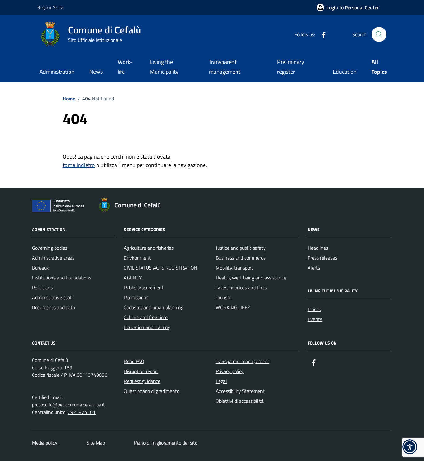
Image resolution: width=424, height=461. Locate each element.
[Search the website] (379, 34)
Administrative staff (52, 297)
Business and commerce (241, 257)
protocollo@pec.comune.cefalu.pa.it (68, 404)
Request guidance (142, 381)
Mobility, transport (234, 267)
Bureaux (40, 267)
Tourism (223, 297)
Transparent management (224, 67)
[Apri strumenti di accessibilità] (409, 446)
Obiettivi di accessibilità (240, 401)
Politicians (42, 287)
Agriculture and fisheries (149, 248)
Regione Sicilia (50, 7)
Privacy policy (230, 371)
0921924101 (82, 412)
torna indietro (79, 165)
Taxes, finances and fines (241, 287)
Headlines (318, 248)
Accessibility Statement (240, 391)
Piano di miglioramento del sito (165, 442)
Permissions (136, 297)
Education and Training (147, 327)
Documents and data (53, 307)
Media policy (44, 442)
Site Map (96, 442)
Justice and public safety (241, 248)
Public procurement (144, 287)
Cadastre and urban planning (153, 307)
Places (314, 309)
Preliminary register (290, 67)
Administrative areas (53, 257)
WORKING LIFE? (233, 307)
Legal (221, 381)
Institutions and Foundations (61, 277)
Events (315, 319)
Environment (137, 257)
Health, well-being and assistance (251, 277)
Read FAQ (134, 361)
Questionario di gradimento (151, 391)
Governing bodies (49, 248)
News (96, 72)
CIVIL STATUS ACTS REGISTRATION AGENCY (160, 272)
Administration (56, 72)
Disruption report (141, 371)
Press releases (322, 257)
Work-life (125, 67)
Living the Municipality (164, 67)
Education (345, 72)
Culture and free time (146, 317)
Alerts (314, 267)
